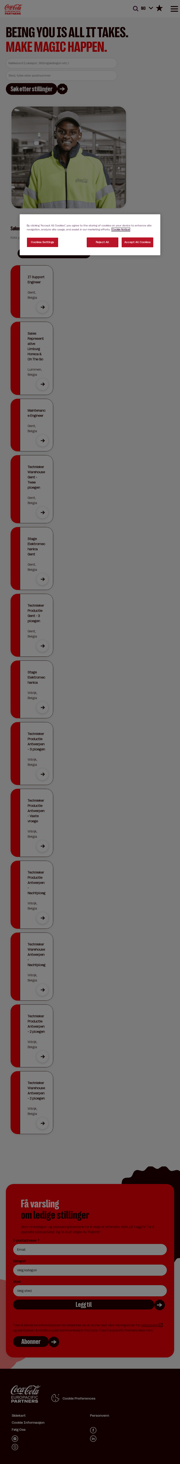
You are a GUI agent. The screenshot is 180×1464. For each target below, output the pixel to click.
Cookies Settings (42, 242)
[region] (90, 234)
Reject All (102, 242)
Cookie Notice (121, 229)
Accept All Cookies (137, 242)
